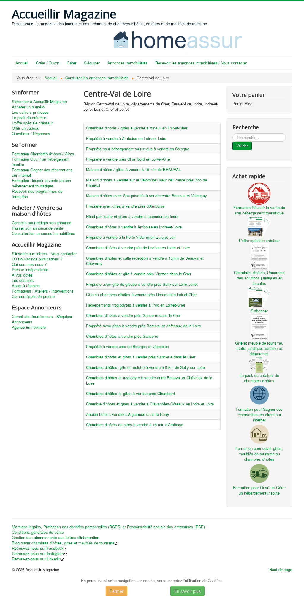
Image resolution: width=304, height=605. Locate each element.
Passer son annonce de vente (37, 228)
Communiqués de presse (33, 296)
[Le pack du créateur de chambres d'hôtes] (259, 364)
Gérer (71, 63)
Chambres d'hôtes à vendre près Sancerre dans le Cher (133, 315)
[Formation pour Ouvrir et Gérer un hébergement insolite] (259, 473)
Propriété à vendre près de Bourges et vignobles (127, 346)
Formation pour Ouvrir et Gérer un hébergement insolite (259, 490)
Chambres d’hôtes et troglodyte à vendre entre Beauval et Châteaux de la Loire (149, 380)
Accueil (21, 63)
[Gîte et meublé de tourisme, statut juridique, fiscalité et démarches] (259, 326)
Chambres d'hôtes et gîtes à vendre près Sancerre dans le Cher (140, 357)
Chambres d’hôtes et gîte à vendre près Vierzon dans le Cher (138, 274)
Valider (242, 146)
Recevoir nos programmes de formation (37, 194)
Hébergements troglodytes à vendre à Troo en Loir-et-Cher (135, 305)
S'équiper (92, 63)
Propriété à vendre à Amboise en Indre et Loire (126, 138)
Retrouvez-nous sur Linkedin (36, 559)
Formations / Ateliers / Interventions (43, 291)
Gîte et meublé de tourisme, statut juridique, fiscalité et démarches (259, 348)
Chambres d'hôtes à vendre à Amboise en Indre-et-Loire (134, 227)
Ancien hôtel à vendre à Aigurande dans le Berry (127, 414)
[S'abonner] (259, 296)
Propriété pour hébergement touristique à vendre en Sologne (137, 148)
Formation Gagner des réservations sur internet (42, 172)
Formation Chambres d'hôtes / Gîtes (43, 154)
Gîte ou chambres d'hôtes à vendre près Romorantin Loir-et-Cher (141, 294)
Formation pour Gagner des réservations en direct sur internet (259, 414)
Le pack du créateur (29, 117)
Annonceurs (22, 322)
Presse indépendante (30, 269)
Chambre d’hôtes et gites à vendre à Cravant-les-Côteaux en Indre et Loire (150, 404)
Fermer (117, 591)
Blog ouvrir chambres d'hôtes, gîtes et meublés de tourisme (63, 543)
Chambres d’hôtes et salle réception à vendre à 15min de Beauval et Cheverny (145, 260)
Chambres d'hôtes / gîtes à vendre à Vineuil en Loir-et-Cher (136, 128)
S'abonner (259, 311)
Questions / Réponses (31, 133)
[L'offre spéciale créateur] (259, 226)
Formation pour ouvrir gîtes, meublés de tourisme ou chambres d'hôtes (259, 454)
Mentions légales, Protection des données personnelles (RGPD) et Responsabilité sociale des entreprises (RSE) (108, 527)
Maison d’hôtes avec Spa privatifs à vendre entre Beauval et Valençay (146, 195)
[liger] (184, 39)
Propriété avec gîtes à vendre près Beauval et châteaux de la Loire (143, 325)
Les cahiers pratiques (30, 112)
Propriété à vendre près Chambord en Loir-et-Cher (128, 159)
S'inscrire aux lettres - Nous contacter (44, 253)
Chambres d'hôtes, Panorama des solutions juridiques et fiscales (259, 278)
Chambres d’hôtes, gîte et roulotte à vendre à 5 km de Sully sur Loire (145, 367)
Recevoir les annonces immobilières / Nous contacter (201, 63)
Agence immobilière (29, 327)
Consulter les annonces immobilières (43, 233)
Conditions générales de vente (38, 532)
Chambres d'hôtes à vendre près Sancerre (122, 336)
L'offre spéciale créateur (32, 123)
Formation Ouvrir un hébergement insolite (40, 162)
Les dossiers (23, 280)
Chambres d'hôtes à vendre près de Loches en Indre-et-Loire (138, 247)
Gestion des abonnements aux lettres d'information (55, 537)
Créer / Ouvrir (47, 63)
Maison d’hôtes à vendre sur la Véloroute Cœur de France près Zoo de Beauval (146, 182)
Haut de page (280, 569)
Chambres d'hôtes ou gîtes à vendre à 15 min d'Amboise (134, 424)
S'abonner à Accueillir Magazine (39, 101)
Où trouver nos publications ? (37, 259)
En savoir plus (187, 591)
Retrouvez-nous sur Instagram (38, 553)
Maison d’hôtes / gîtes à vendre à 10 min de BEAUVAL (133, 169)
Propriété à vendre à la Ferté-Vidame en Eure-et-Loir (130, 237)
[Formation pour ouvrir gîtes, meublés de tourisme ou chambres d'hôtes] (259, 433)
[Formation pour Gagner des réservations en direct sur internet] (259, 394)
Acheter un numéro (28, 107)
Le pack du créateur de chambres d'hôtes (259, 377)
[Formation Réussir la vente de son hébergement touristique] (259, 193)
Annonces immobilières (127, 63)
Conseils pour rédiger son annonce (41, 222)
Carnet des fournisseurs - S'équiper (42, 316)
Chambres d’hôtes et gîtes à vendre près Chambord (130, 393)
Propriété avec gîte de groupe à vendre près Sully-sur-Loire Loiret (142, 284)
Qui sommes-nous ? (29, 264)
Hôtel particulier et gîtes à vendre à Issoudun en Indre (132, 216)
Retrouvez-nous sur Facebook (38, 548)
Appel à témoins (26, 285)
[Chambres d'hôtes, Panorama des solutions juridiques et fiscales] (259, 256)
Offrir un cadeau (25, 128)
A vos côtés (22, 275)
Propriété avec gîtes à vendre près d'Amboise (125, 206)
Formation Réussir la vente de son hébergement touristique (41, 183)
